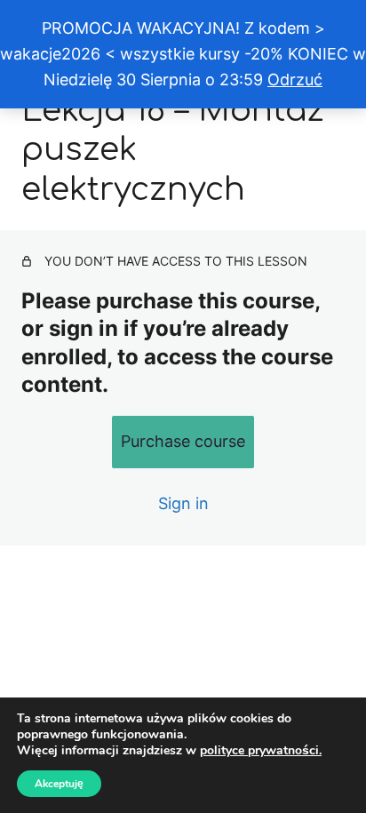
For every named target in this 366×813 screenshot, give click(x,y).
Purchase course (183, 441)
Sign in (183, 503)
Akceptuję (59, 784)
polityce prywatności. (261, 750)
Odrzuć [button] (294, 79)
